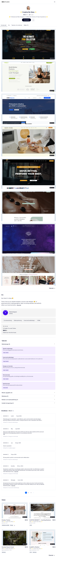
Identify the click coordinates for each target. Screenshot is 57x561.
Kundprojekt (3, 25)
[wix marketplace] (5, 2)
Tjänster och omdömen (16, 25)
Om (9, 25)
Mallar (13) (26, 25)
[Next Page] (33, 493)
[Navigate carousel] (4, 510)
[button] (28, 44)
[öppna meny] (54, 2)
